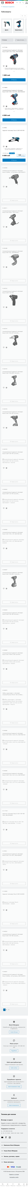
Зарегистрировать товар (14, 1086)
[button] (26, 3)
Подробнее (14, 1050)
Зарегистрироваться (14, 1105)
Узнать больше (14, 1032)
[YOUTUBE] (2, 1137)
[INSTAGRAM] (10, 1137)
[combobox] (21, 40)
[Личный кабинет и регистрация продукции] (20, 3)
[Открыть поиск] (23, 3)
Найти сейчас (14, 1068)
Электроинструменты (8, 6)
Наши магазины (9, 1162)
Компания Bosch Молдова (12, 1145)
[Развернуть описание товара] (14, 71)
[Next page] (9, 1010)
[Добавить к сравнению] (6, 66)
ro (17, 2)
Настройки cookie (14, 1177)
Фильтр (5, 40)
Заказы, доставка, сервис (12, 1156)
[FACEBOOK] (6, 1137)
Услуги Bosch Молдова (10, 1151)
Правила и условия (14, 1174)
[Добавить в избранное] (3, 66)
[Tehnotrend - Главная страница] (7, 3)
